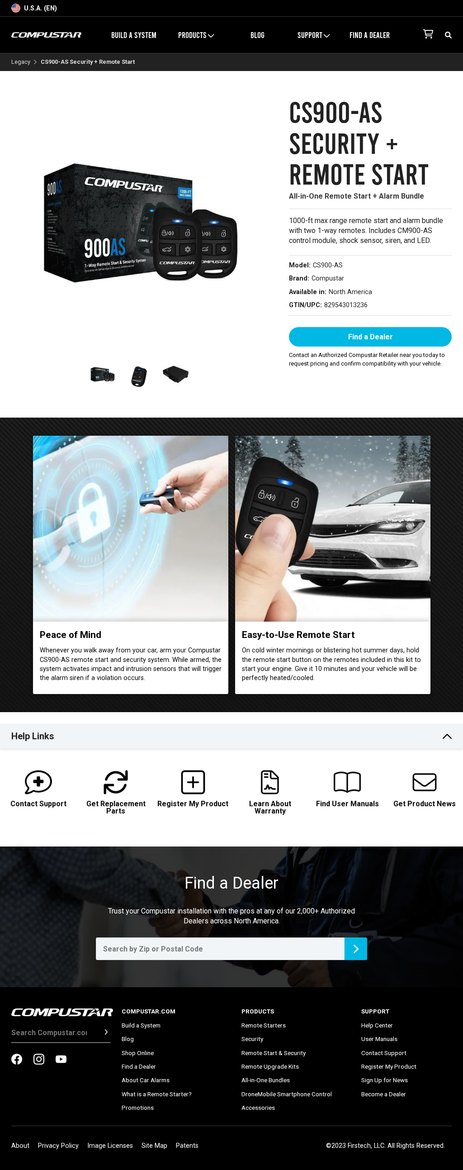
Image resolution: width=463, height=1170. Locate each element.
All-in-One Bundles (265, 1080)
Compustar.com (148, 1011)
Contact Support (383, 1052)
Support (375, 1011)
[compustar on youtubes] (61, 1060)
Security (252, 1038)
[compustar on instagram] (38, 1060)
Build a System (133, 35)
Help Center (377, 1025)
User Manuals (379, 1038)
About (20, 1146)
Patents (187, 1146)
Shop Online (138, 1052)
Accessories (258, 1107)
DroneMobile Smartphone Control (286, 1094)
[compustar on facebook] (16, 1060)
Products (257, 1011)
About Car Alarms (146, 1080)
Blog (257, 35)
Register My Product (388, 1066)
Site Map (154, 1146)
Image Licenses (110, 1146)
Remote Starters (263, 1025)
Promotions (138, 1107)
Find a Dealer (370, 35)
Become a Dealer (383, 1094)
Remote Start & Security (273, 1052)
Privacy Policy (58, 1146)
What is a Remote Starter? (157, 1094)
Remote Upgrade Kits (270, 1066)
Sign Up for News (384, 1080)
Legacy (20, 62)
